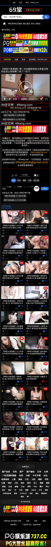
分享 (29, 180)
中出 (35, 486)
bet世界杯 (6, 30)
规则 (44, 521)
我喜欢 (13, 175)
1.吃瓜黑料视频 (9, 475)
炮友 (22, 483)
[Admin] (36, 188)
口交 (27, 479)
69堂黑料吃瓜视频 (15, 24)
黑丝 (29, 483)
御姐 (20, 479)
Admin (44, 188)
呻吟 (10, 483)
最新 (40, 479)
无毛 (20, 490)
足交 (40, 490)
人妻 (14, 479)
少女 (23, 487)
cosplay (23, 493)
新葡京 (38, 24)
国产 (22, 472)
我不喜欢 (16, 175)
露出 (41, 486)
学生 (47, 486)
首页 (4, 24)
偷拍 (36, 493)
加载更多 (25, 467)
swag (33, 490)
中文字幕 (37, 475)
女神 (46, 472)
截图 (24, 180)
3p (15, 490)
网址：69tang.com (32, 2)
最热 (22, 496)
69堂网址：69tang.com (29, 99)
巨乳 (47, 479)
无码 (15, 472)
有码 (21, 475)
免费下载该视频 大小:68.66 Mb (14, 115)
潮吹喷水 (44, 493)
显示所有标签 (25, 502)
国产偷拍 (30, 472)
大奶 (33, 479)
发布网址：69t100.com (38, 59)
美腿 (15, 493)
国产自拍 (6, 472)
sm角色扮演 (7, 493)
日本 (39, 472)
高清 (4, 487)
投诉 (18, 180)
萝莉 (29, 486)
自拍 (45, 475)
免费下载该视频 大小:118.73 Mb (14, 119)
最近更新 (26, 24)
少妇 (16, 483)
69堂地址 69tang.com (12, 521)
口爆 (3, 483)
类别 (32, 24)
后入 (35, 483)
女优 (10, 487)
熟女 (10, 490)
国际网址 (13, 524)
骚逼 (41, 483)
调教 (26, 490)
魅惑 (46, 490)
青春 (31, 493)
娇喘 (16, 487)
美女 (3, 490)
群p (28, 496)
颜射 (48, 483)
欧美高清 (5, 479)
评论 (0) (36, 180)
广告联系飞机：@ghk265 (31, 524)
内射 (28, 475)
